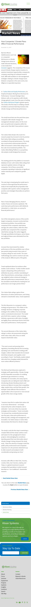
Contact (17, 574)
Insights (3, 587)
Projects (3, 583)
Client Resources (20, 578)
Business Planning (7, 509)
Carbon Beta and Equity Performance (14, 91)
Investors (4, 589)
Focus (3, 576)
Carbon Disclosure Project (11, 102)
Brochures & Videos (7, 507)
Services (3, 578)
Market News (6, 512)
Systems (3, 585)
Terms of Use (12, 598)
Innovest (3, 68)
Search (3, 591)
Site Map (3, 593)
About (3, 574)
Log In (25, 539)
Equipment (4, 580)
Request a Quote (20, 576)
